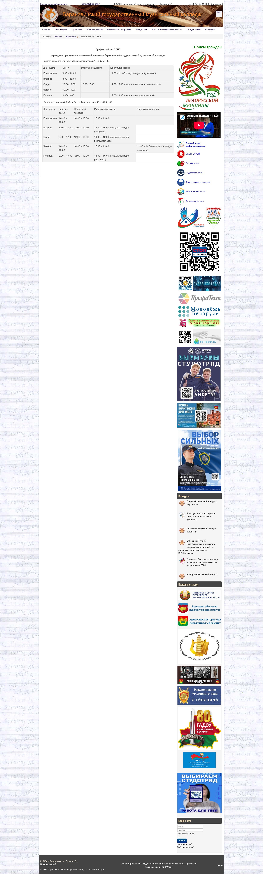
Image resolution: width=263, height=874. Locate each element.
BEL (219, 12)
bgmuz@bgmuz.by (91, 3)
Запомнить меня (185, 833)
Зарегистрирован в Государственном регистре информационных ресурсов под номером (158, 865)
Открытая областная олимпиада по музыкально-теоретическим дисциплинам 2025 (203, 562)
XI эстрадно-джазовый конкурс (202, 574)
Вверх (220, 865)
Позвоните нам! (48, 864)
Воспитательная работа (119, 29)
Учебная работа (95, 29)
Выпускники (141, 29)
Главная (46, 29)
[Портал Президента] (199, 594)
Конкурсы (210, 29)
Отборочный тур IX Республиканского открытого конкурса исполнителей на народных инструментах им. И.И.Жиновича (196, 546)
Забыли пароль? (185, 846)
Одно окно (77, 29)
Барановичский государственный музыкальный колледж (132, 14)
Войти (182, 840)
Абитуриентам (193, 29)
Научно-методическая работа (167, 29)
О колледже (61, 29)
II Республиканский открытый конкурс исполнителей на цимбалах (201, 516)
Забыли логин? (184, 844)
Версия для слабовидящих (53, 3)
